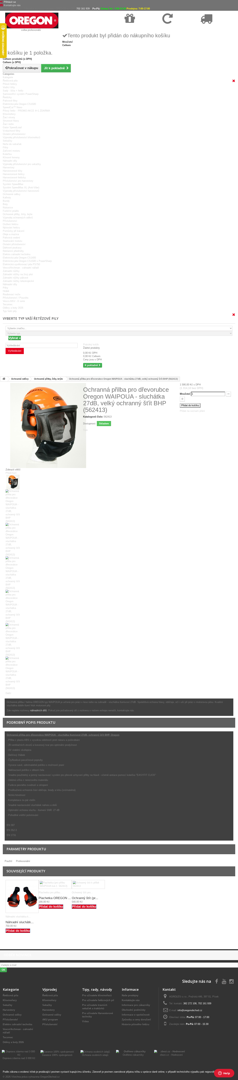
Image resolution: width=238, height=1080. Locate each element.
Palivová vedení (11, 237)
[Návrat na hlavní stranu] (3, 379)
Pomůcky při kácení (13, 231)
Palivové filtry (10, 100)
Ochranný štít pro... (82, 892)
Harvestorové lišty (12, 170)
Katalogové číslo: (93, 416)
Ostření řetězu (10, 224)
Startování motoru (12, 241)
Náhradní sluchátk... (20, 922)
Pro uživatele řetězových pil (98, 1000)
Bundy (6, 200)
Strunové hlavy (11, 120)
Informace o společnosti (136, 1014)
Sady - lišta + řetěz (13, 90)
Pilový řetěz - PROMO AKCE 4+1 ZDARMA (26, 110)
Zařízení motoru (11, 150)
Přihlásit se (10, 2)
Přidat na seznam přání (192, 411)
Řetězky (7, 97)
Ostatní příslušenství (14, 134)
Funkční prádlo (11, 211)
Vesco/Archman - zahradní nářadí (21, 267)
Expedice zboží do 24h (212, 28)
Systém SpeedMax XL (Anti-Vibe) (21, 187)
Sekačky (7, 140)
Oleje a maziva (11, 234)
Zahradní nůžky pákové (15, 277)
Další (8, 693)
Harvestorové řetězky (14, 177)
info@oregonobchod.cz (190, 1010)
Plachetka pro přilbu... (50, 892)
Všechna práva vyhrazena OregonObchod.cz (35, 1076)
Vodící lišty (9, 87)
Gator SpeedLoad (12, 127)
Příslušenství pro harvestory (18, 180)
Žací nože (8, 124)
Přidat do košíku (18, 930)
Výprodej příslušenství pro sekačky (22, 164)
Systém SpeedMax (13, 184)
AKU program (50, 1019)
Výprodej (49, 989)
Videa (85, 1021)
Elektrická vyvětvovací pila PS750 (21, 264)
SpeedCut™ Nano (12, 107)
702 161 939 (83, 8)
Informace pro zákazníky (136, 1005)
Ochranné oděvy (11, 194)
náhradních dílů (38, 710)
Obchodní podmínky (133, 1010)
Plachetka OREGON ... (55, 898)
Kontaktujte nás (12, 5)
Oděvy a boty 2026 (13, 307)
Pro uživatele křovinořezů (97, 995)
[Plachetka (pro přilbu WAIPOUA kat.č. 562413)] (55, 884)
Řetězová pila (10, 80)
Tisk (85, 430)
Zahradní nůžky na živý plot (18, 274)
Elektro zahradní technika (16, 254)
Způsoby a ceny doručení (136, 1019)
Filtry (5, 147)
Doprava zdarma (133, 28)
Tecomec (8, 304)
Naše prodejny (130, 995)
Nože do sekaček (12, 144)
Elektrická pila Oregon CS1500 (19, 104)
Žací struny (9, 117)
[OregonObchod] (31, 20)
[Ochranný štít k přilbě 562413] (88, 884)
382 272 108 (190, 1003)
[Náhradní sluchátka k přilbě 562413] (22, 896)
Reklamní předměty (13, 251)
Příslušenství (10, 221)
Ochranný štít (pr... (85, 898)
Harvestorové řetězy (14, 174)
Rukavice (8, 207)
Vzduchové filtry (11, 130)
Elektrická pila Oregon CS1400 (19, 257)
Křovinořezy (9, 114)
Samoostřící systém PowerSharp (20, 94)
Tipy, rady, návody (97, 989)
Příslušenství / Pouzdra (15, 297)
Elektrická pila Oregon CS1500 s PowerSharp (27, 261)
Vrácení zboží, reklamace (175, 28)
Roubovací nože (11, 294)
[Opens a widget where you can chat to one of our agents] (224, 1073)
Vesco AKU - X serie (14, 301)
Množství (185, 393)
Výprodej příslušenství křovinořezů (21, 137)
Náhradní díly (10, 160)
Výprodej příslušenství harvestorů (21, 190)
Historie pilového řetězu (135, 1024)
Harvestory (9, 167)
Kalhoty (7, 197)
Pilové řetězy (10, 84)
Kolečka (7, 154)
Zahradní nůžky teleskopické (18, 281)
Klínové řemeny (11, 157)
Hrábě (6, 291)
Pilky (5, 287)
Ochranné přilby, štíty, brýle (17, 214)
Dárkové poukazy (12, 247)
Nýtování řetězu (11, 227)
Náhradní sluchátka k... (18, 916)
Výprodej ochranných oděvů (18, 217)
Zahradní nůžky (11, 271)
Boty (5, 204)
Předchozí (11, 473)
